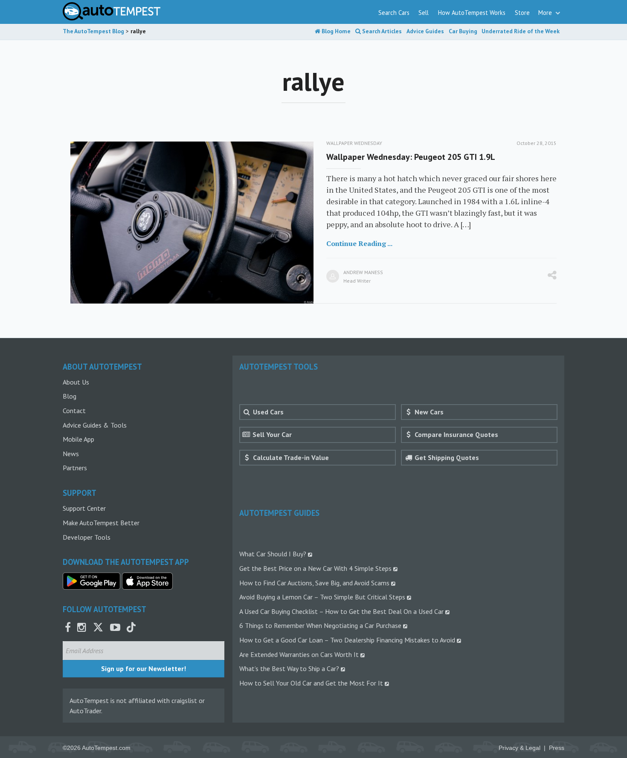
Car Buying (463, 31)
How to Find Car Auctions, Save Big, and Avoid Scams (314, 583)
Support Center (84, 508)
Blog (69, 396)
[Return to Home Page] (111, 11)
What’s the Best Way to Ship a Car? (289, 668)
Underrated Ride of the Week (521, 31)
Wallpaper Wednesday (354, 143)
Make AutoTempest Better (101, 522)
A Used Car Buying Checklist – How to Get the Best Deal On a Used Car (341, 611)
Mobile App (78, 439)
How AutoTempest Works (471, 13)
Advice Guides (425, 31)
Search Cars (393, 13)
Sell (423, 13)
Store (522, 13)
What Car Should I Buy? (272, 554)
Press (556, 748)
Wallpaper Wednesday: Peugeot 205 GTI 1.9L (410, 156)
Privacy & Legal (519, 748)
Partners (75, 467)
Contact (74, 410)
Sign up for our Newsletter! (143, 668)
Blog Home (335, 31)
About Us (76, 382)
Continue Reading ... (359, 243)
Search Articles (381, 31)
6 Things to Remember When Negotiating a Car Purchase (320, 625)
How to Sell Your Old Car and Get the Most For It (311, 683)
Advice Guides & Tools (95, 425)
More (546, 13)
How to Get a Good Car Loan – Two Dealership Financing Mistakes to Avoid (347, 640)
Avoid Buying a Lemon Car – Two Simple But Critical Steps (322, 597)
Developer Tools (86, 537)
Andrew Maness (363, 272)
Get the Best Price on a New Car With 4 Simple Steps (315, 568)
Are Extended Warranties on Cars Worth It (299, 654)
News (71, 453)
